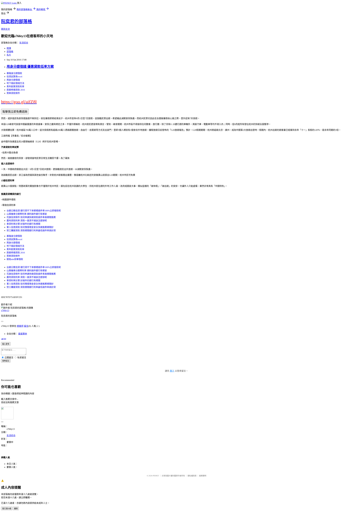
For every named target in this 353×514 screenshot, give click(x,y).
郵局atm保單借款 (15, 259)
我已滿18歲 (6, 509)
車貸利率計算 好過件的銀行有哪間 (23, 224)
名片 (9, 55)
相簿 (9, 48)
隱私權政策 (192, 476)
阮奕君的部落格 (16, 21)
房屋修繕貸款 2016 (16, 90)
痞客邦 (20, 326)
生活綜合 (23, 43)
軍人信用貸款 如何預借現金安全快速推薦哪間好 (30, 227)
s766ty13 (5, 310)
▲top (3, 338)
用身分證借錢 (13, 80)
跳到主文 (5, 29)
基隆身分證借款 (14, 73)
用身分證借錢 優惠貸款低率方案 (30, 66)
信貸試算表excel (14, 76)
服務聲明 (202, 476)
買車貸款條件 (13, 93)
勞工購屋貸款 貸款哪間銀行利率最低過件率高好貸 (31, 230)
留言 (26, 326)
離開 (16, 509)
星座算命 (22, 334)
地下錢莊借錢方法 (15, 83)
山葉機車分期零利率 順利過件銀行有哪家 (27, 214)
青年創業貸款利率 (15, 86)
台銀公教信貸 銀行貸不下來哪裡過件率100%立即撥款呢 (34, 210)
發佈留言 (5, 361)
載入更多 (5, 344)
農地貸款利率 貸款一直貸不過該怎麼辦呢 (27, 220)
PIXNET (156, 476)
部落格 (10, 51)
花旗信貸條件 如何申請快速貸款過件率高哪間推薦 (31, 217)
